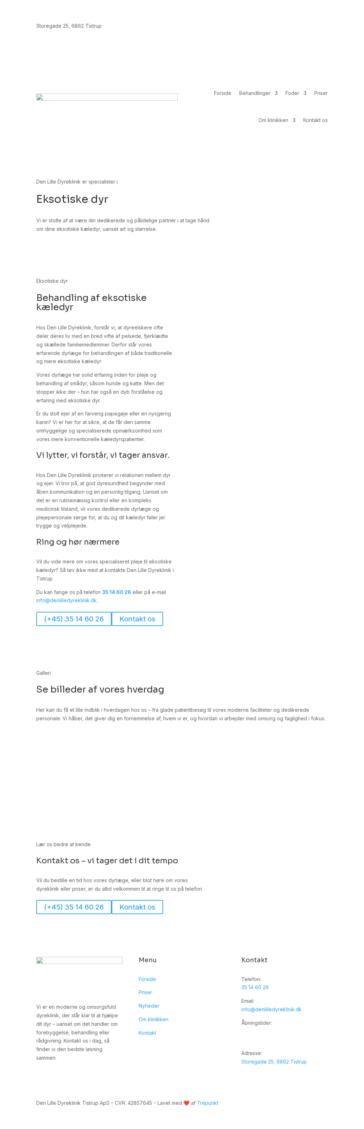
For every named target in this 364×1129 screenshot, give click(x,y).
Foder (292, 93)
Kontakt (147, 1033)
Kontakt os (315, 120)
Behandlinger (255, 93)
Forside (222, 93)
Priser (321, 93)
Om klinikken (273, 120)
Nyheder (149, 1006)
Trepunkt (207, 1103)
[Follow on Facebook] (322, 27)
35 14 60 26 (116, 592)
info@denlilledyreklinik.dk (66, 600)
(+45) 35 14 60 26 (74, 619)
